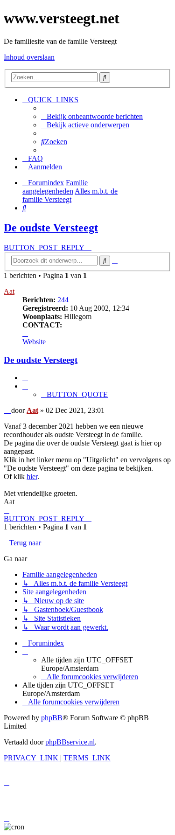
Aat (9, 291)
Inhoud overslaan (29, 57)
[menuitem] (92, 116)
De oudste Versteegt (51, 228)
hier (32, 476)
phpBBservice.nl (70, 742)
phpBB (52, 718)
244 (63, 300)
